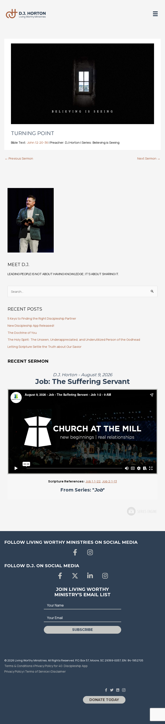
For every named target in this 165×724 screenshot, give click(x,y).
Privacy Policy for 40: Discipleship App (61, 666)
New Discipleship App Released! (31, 325)
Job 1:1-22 (93, 481)
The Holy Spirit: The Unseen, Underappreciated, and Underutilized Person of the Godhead (74, 339)
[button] (75, 552)
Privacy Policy (13, 671)
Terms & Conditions (18, 666)
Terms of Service (37, 671)
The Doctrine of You (22, 332)
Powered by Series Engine (141, 511)
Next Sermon (148, 158)
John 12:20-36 (37, 142)
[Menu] (155, 14)
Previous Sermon (19, 158)
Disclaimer (58, 671)
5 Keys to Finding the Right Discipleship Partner (42, 318)
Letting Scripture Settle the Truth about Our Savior (44, 346)
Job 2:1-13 (109, 481)
